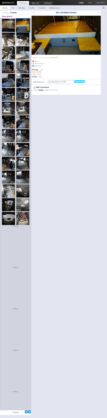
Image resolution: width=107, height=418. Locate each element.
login (41, 90)
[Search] (104, 8)
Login (34, 74)
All (13, 8)
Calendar (21, 8)
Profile (31, 8)
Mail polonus (55, 8)
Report (36, 61)
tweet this (79, 81)
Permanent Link (38, 82)
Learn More (100, 2)
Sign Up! (35, 2)
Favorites (41, 8)
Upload (47, 2)
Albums (5, 8)
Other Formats (39, 63)
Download (37, 66)
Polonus (23, 2)
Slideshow (16, 412)
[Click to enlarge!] (66, 35)
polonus (53, 58)
